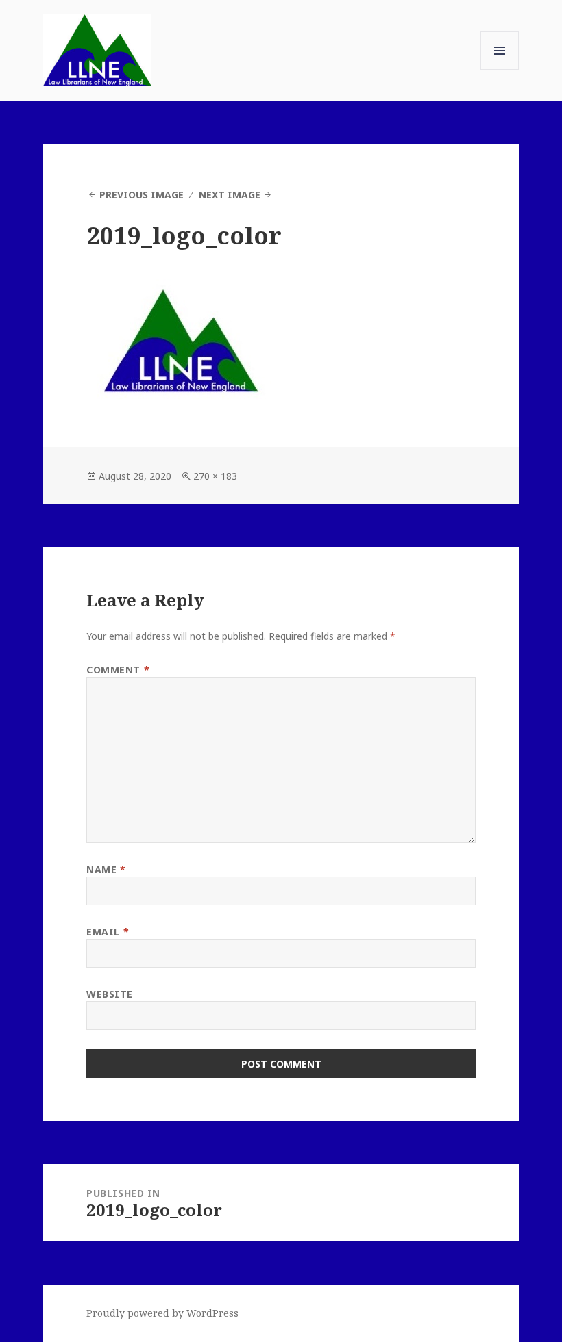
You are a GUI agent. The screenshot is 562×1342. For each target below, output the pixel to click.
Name (105, 869)
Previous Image (141, 194)
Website (109, 994)
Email (107, 931)
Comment (117, 669)
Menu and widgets (500, 69)
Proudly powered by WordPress (162, 1312)
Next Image (229, 194)
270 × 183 (215, 475)
